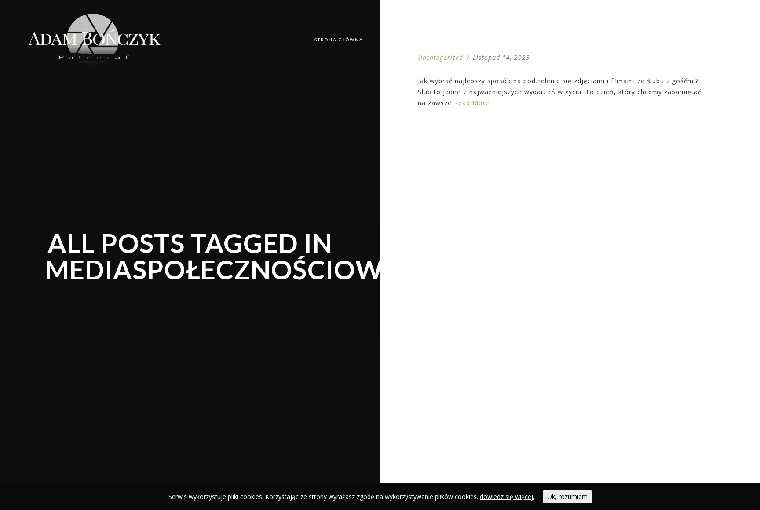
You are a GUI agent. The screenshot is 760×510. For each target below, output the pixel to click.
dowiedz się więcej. (507, 496)
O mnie (574, 39)
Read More (472, 103)
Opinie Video (663, 39)
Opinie (615, 39)
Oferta (534, 39)
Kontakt (715, 39)
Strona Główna (338, 39)
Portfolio (398, 39)
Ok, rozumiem (567, 496)
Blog (440, 39)
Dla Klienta (486, 39)
